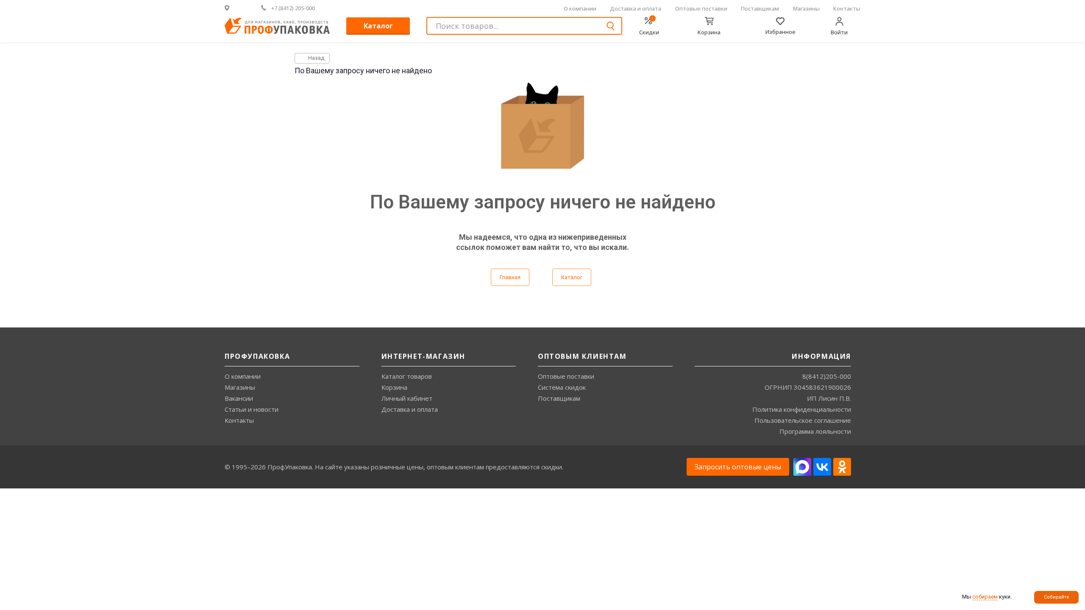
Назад (315, 58)
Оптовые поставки (701, 8)
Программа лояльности (815, 431)
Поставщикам (760, 8)
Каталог (378, 25)
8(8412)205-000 (826, 376)
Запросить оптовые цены (738, 466)
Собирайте (1056, 597)
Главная (510, 277)
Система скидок (562, 387)
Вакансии (239, 398)
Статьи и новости (251, 409)
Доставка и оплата (635, 8)
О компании (580, 8)
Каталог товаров (406, 376)
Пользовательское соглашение (802, 420)
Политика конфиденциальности (801, 409)
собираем (985, 596)
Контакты (846, 8)
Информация (821, 356)
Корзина (394, 387)
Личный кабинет (406, 398)
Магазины (806, 8)
